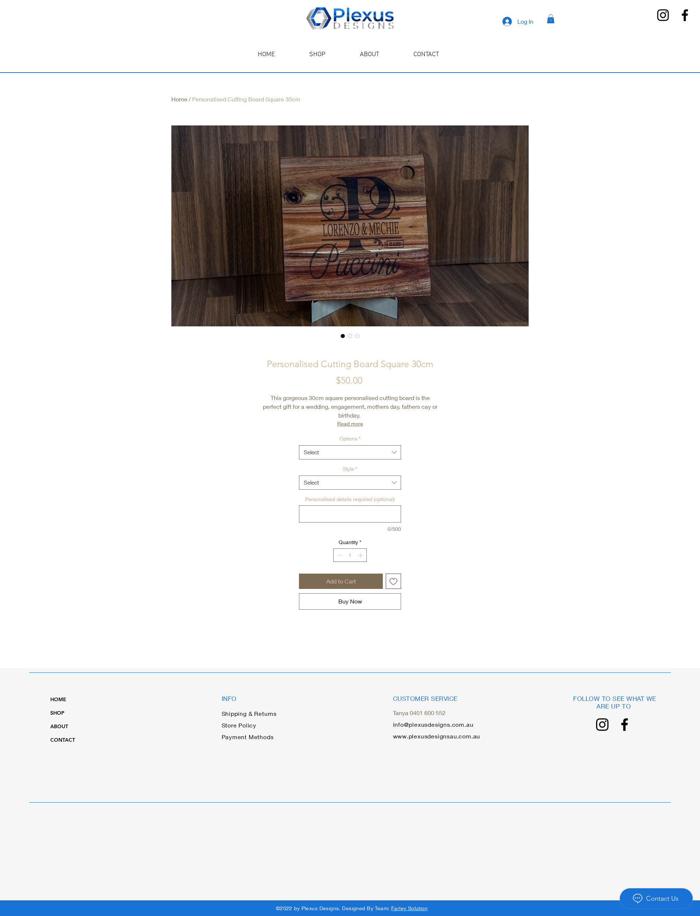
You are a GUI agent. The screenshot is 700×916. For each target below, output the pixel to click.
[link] (551, 18)
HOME (58, 699)
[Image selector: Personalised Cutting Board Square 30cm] (342, 335)
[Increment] (361, 555)
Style (350, 469)
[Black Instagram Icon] (663, 15)
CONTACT (62, 740)
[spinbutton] (350, 555)
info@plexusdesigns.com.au (433, 724)
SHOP (57, 713)
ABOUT (59, 726)
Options (350, 438)
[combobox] (350, 452)
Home (179, 99)
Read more (350, 423)
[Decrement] (338, 555)
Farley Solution (409, 908)
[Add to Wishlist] (393, 581)
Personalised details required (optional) (350, 499)
